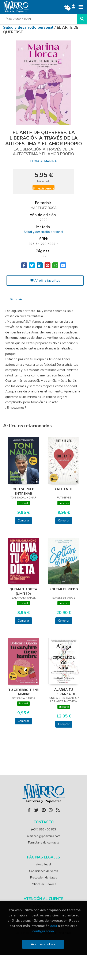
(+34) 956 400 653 (43, 829)
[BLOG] (58, 810)
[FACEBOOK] (29, 810)
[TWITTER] (36, 810)
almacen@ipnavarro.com (43, 836)
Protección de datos (43, 878)
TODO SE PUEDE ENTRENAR (23, 491)
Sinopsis (16, 299)
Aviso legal (43, 864)
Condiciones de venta (43, 871)
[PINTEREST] (43, 810)
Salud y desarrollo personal (28, 27)
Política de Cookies (43, 884)
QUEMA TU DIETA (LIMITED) (23, 591)
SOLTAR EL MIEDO (63, 589)
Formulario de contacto (43, 843)
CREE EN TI (63, 489)
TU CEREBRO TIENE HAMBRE (23, 692)
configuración (43, 931)
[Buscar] (82, 19)
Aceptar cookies (43, 944)
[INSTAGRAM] (51, 810)
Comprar (23, 520)
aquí (53, 925)
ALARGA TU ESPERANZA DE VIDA (64, 692)
